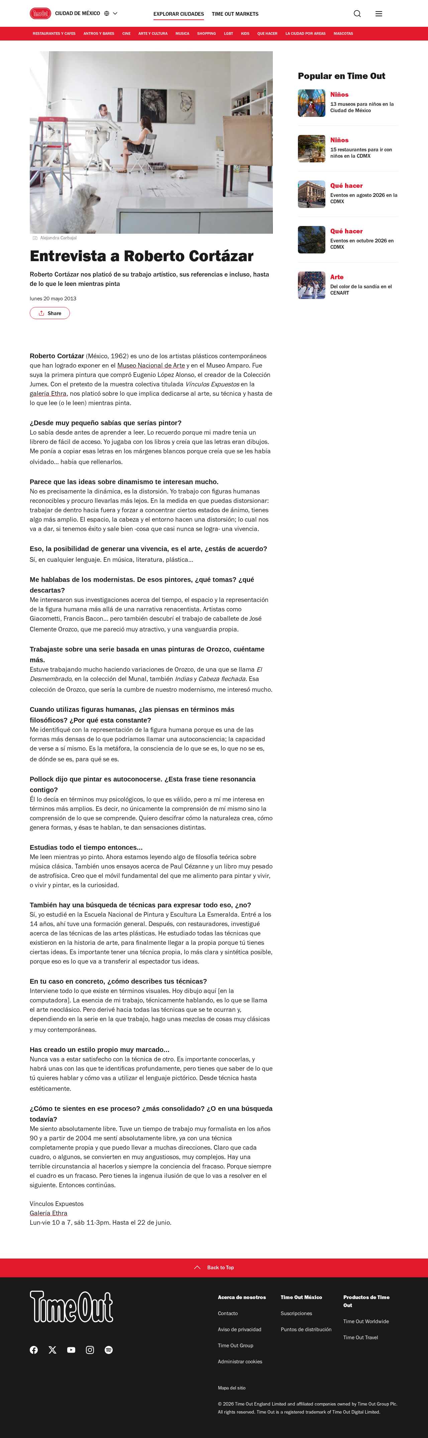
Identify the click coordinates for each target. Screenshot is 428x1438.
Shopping (206, 34)
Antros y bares (99, 34)
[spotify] (109, 1350)
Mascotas (343, 34)
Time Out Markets (235, 14)
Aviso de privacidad (239, 1330)
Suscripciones (296, 1314)
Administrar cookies (240, 1362)
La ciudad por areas (306, 34)
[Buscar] (357, 13)
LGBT (228, 34)
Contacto (228, 1314)
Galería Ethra (49, 1214)
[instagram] (90, 1350)
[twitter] (52, 1350)
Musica (182, 34)
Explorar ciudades (178, 14)
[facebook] (34, 1350)
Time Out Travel (360, 1338)
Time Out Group (235, 1346)
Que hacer (267, 34)
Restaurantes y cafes (54, 34)
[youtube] (71, 1350)
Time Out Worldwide (366, 1322)
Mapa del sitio (231, 1388)
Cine (126, 34)
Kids (245, 34)
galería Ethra (48, 394)
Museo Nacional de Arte (151, 366)
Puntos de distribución (306, 1330)
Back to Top (220, 1268)
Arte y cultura (153, 34)
